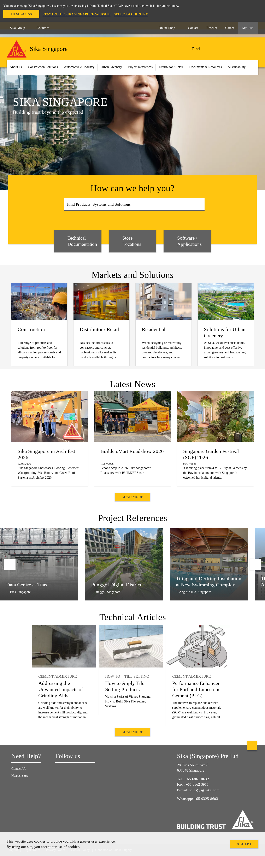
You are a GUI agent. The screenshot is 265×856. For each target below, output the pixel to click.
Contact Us (18, 768)
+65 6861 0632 (197, 779)
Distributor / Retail (171, 67)
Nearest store (19, 775)
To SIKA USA (21, 14)
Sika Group (17, 28)
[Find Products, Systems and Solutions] (200, 204)
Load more (132, 497)
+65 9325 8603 (206, 799)
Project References (140, 67)
